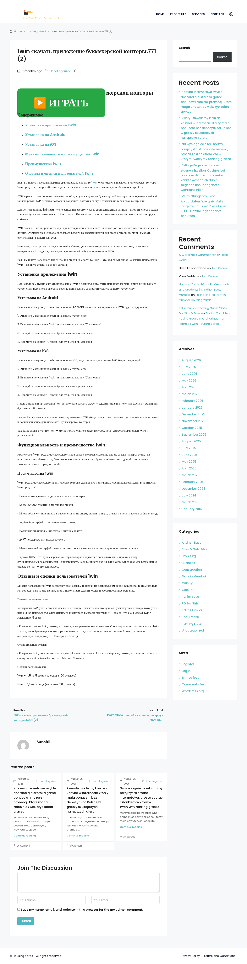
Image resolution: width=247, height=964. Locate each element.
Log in (186, 671)
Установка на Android (45, 134)
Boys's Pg (189, 556)
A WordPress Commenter (197, 255)
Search (184, 48)
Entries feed (191, 678)
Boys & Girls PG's (194, 549)
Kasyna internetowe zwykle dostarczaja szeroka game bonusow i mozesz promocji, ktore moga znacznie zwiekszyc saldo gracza (35, 800)
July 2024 (189, 495)
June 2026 (189, 374)
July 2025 (189, 448)
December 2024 (193, 489)
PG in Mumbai (192, 610)
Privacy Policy (190, 956)
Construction (192, 570)
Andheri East (191, 543)
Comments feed (194, 684)
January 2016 (192, 509)
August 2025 (191, 441)
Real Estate (190, 617)
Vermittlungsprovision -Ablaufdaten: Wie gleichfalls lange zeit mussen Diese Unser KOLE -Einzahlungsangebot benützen (204, 206)
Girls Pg (187, 583)
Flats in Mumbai (194, 576)
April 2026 (189, 387)
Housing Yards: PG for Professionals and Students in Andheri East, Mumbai (204, 289)
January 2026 (192, 407)
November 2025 (193, 421)
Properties (178, 14)
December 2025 (193, 414)
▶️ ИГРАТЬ (61, 102)
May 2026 (189, 380)
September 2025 (194, 435)
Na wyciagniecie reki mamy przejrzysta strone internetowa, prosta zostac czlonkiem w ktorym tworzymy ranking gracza (141, 797)
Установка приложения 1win (50, 125)
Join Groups (219, 268)
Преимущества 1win (43, 163)
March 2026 (190, 394)
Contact (217, 14)
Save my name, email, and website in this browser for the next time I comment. (82, 910)
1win (94, 182)
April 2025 (189, 468)
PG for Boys (190, 597)
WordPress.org (193, 691)
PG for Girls (190, 603)
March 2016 (190, 502)
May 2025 (189, 462)
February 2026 (192, 401)
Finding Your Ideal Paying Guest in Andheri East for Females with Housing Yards (204, 318)
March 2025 (190, 475)
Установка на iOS (40, 144)
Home (160, 14)
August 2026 (191, 360)
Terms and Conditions (219, 956)
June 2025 (189, 455)
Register (188, 664)
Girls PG (188, 590)
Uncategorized (36, 31)
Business (188, 563)
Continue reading (25, 835)
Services (198, 14)
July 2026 (189, 367)
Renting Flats (192, 624)
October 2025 (192, 428)
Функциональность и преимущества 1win (62, 154)
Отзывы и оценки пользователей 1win (59, 173)
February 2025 (192, 482)
